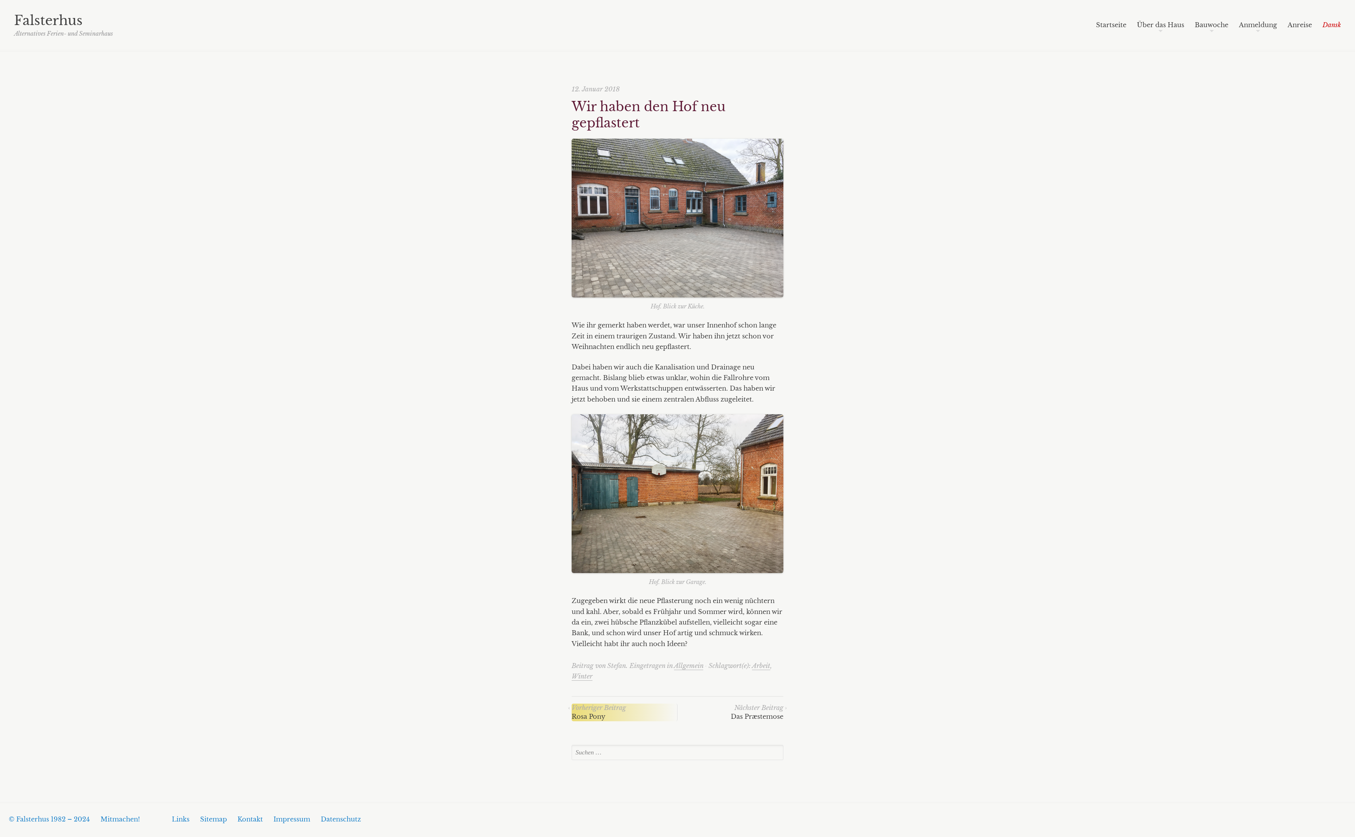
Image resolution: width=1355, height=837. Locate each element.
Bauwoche (1211, 25)
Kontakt (250, 819)
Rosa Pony (599, 712)
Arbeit (761, 666)
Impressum (291, 819)
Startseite (1111, 25)
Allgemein (688, 666)
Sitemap (213, 819)
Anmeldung (1258, 25)
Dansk (1332, 25)
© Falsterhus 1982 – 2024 (49, 819)
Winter (582, 676)
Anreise (1300, 25)
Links (180, 819)
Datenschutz (341, 819)
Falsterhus (48, 20)
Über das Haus (1160, 25)
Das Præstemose (757, 712)
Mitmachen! (120, 819)
